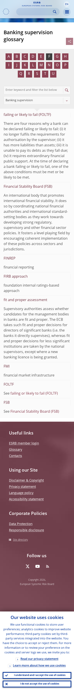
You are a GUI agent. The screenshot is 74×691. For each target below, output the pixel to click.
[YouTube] (37, 566)
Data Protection (21, 524)
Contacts (15, 456)
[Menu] (67, 12)
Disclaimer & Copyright (26, 480)
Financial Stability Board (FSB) (34, 412)
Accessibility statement (26, 499)
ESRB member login (24, 443)
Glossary (15, 449)
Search (55, 12)
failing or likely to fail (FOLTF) (34, 393)
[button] (66, 4)
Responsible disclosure (26, 530)
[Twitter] (27, 566)
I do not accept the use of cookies (39, 684)
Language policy (21, 493)
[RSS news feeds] (47, 566)
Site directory (20, 540)
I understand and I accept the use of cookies (39, 675)
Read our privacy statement (39, 659)
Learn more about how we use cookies (39, 665)
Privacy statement (22, 486)
